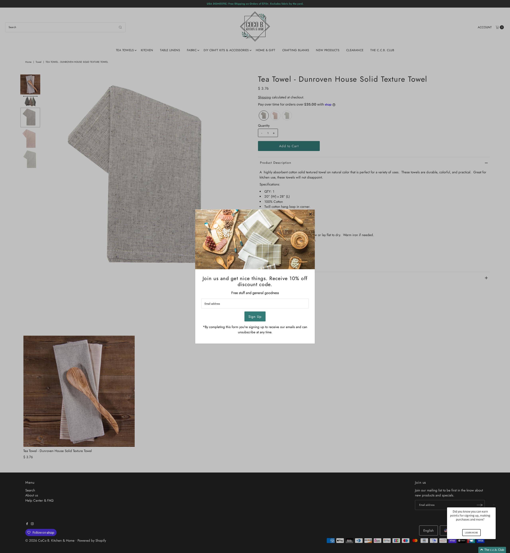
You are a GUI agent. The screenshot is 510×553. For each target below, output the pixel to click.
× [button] (494, 505)
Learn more (471, 532)
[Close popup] (310, 214)
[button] (476, 550)
